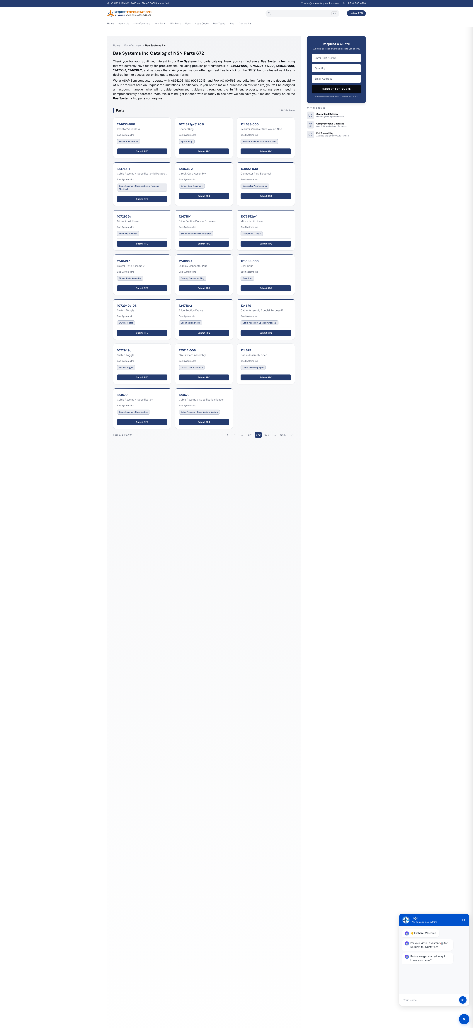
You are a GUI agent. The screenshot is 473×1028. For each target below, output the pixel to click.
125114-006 (187, 350)
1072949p (124, 350)
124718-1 (185, 216)
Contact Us (245, 23)
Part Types (219, 23)
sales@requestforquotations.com (321, 3)
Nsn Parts (160, 23)
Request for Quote (336, 89)
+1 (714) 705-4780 (356, 3)
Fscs (188, 23)
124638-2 (186, 169)
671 (250, 434)
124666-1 (185, 261)
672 (258, 434)
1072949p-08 (127, 305)
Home (110, 23)
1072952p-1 (249, 216)
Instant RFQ (356, 13)
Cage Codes (202, 23)
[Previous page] (228, 435)
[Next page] (292, 435)
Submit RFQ (142, 151)
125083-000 (250, 261)
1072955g (124, 216)
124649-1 (123, 261)
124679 (246, 305)
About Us (123, 23)
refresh (463, 920)
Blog (231, 23)
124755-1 (123, 169)
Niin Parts (175, 23)
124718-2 (185, 305)
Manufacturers (141, 23)
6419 (283, 434)
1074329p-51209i (191, 124)
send (463, 1000)
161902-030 (249, 169)
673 (266, 434)
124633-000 (126, 124)
